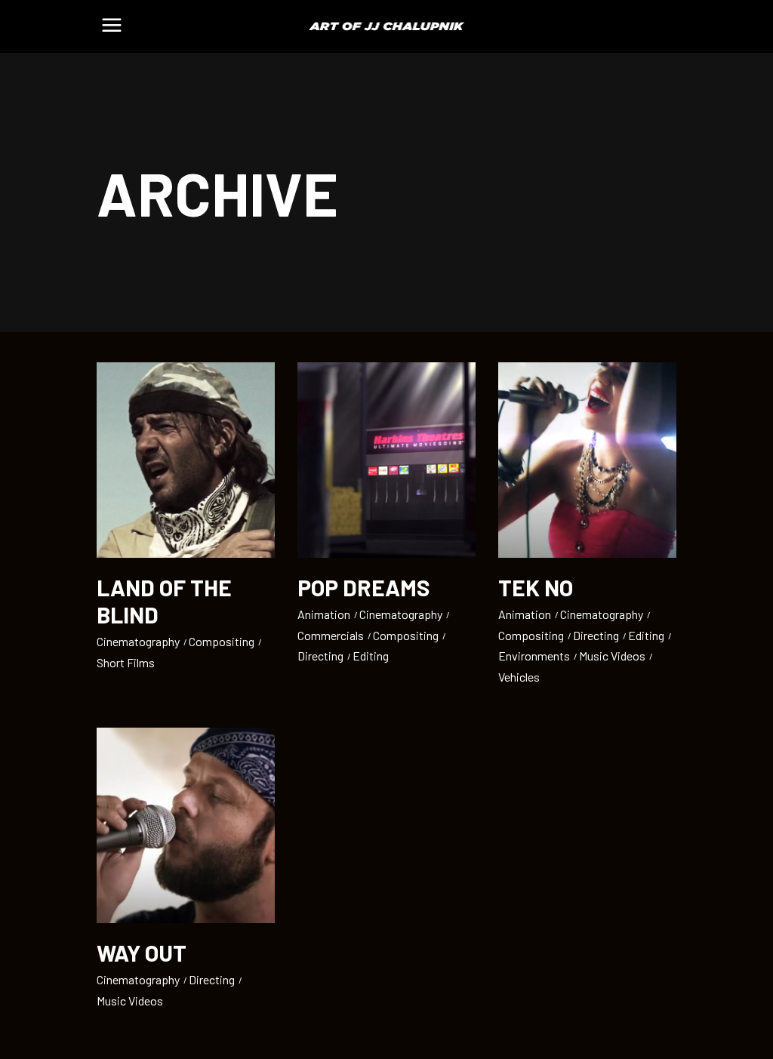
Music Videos (612, 655)
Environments (534, 655)
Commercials (330, 635)
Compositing (221, 641)
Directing (320, 655)
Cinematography (138, 641)
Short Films (126, 662)
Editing (371, 655)
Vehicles (519, 677)
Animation (323, 614)
